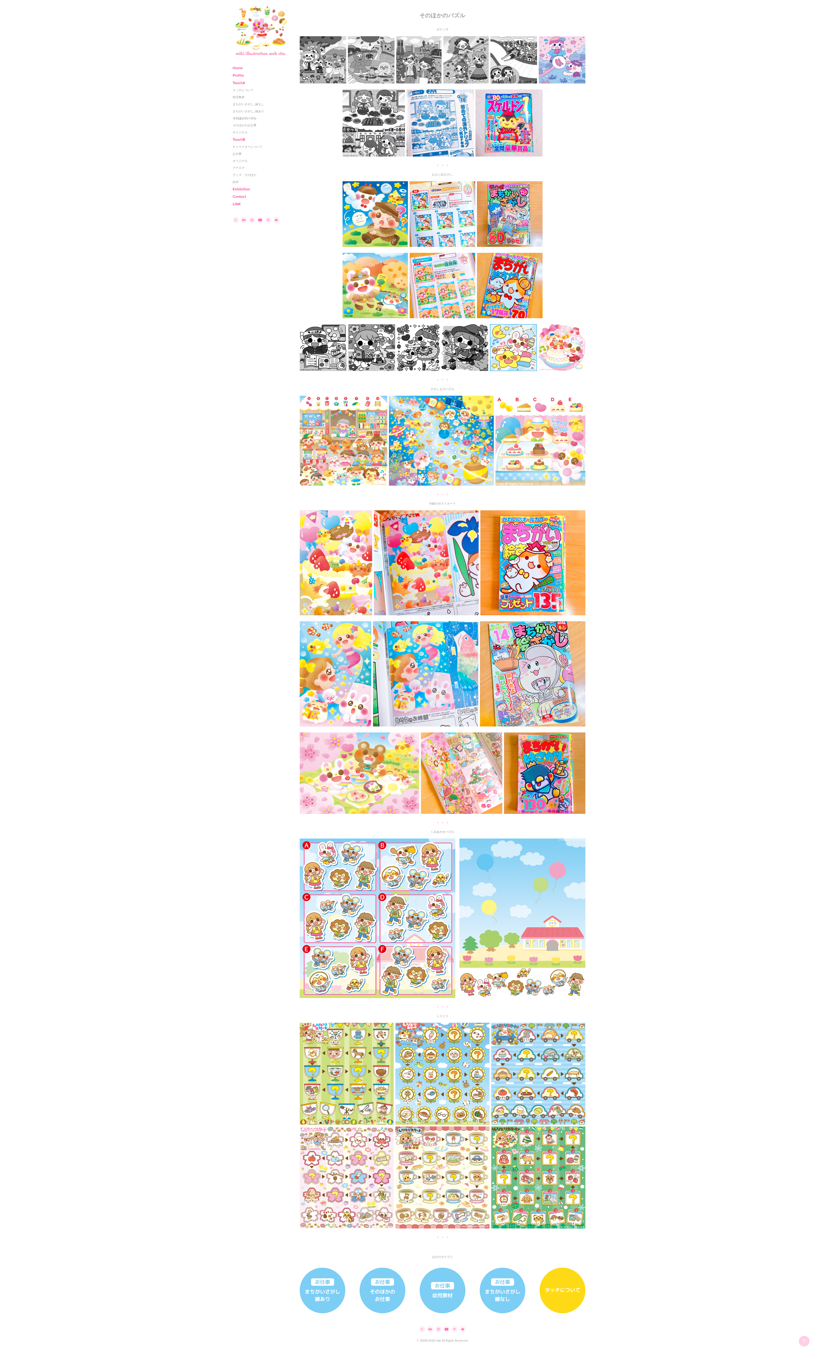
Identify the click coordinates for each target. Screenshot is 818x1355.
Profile (238, 75)
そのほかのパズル (244, 118)
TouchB (239, 139)
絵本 (236, 182)
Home (238, 68)
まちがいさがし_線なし (248, 104)
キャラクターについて (247, 147)
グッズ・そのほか (244, 175)
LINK (237, 204)
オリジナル (240, 132)
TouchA (239, 83)
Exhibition (241, 189)
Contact (239, 196)
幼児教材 (239, 97)
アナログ (239, 168)
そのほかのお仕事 (244, 125)
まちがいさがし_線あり (248, 111)
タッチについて (243, 90)
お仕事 (237, 154)
